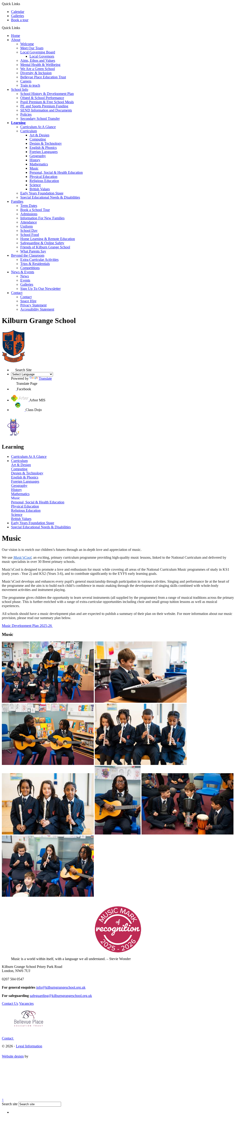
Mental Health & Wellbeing (40, 65)
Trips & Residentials (35, 264)
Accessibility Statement (37, 309)
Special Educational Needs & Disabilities (50, 197)
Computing (38, 139)
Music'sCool (22, 557)
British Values (40, 189)
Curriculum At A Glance (38, 127)
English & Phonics (43, 148)
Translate (45, 378)
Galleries (17, 16)
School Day (29, 230)
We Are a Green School (37, 69)
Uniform (26, 226)
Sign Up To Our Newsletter (40, 289)
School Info (19, 89)
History (35, 160)
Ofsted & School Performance (42, 98)
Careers (25, 81)
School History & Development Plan (47, 94)
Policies (26, 114)
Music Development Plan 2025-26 (27, 626)
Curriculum (28, 131)
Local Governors (42, 56)
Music (34, 168)
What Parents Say (33, 251)
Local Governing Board (37, 52)
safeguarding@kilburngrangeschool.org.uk (61, 996)
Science (35, 185)
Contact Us (10, 1003)
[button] (22, 27)
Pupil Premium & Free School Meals (47, 102)
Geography (38, 156)
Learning (18, 123)
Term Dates (28, 206)
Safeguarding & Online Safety (42, 243)
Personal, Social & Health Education (56, 172)
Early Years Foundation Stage (41, 193)
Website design (13, 1056)
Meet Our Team (31, 48)
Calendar (17, 12)
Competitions (30, 268)
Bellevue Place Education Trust (43, 77)
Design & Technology (46, 143)
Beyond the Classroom (27, 255)
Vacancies (26, 1003)
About (15, 40)
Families (17, 201)
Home (15, 36)
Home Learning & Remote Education (47, 239)
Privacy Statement (33, 305)
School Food (29, 235)
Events (25, 280)
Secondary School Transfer (40, 118)
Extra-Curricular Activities (39, 260)
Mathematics (39, 164)
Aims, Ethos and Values (37, 60)
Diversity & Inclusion (36, 73)
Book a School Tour (35, 210)
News (24, 276)
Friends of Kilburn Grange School (45, 247)
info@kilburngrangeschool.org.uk (61, 987)
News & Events (22, 272)
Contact (16, 293)
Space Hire (28, 301)
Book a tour (19, 20)
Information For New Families (42, 218)
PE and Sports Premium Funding (44, 106)
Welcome (27, 44)
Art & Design (39, 135)
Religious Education (44, 181)
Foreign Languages (44, 152)
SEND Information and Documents (46, 110)
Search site (10, 1104)
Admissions (28, 214)
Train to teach (30, 85)
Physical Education (43, 177)
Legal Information (29, 1046)
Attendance (28, 222)
